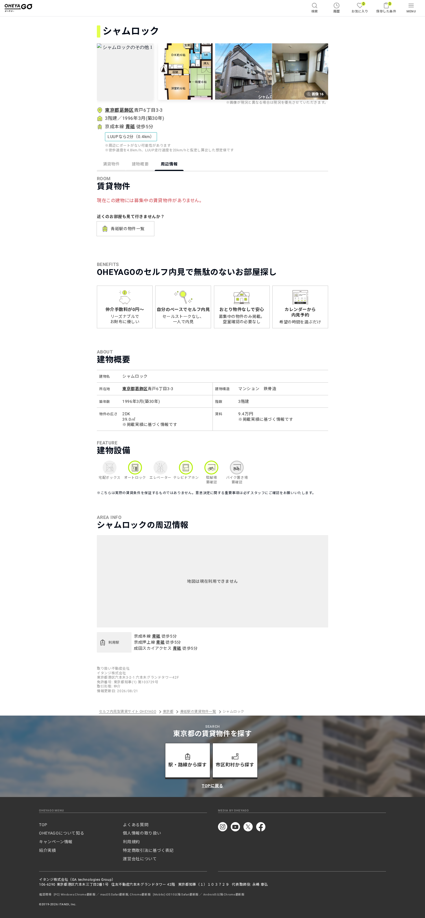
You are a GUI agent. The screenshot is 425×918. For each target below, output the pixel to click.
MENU (411, 11)
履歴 (336, 11)
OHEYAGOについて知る (61, 833)
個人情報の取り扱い (142, 833)
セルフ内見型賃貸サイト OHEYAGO (127, 712)
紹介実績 (47, 850)
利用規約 (131, 841)
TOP (43, 824)
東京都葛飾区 (119, 110)
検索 (314, 11)
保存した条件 (386, 7)
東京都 (168, 712)
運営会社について (140, 858)
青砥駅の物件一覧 (128, 228)
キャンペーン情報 (56, 841)
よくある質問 (135, 824)
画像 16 (318, 94)
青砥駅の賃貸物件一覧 (198, 712)
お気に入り (360, 7)
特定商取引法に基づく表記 (148, 850)
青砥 (130, 126)
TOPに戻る (212, 786)
